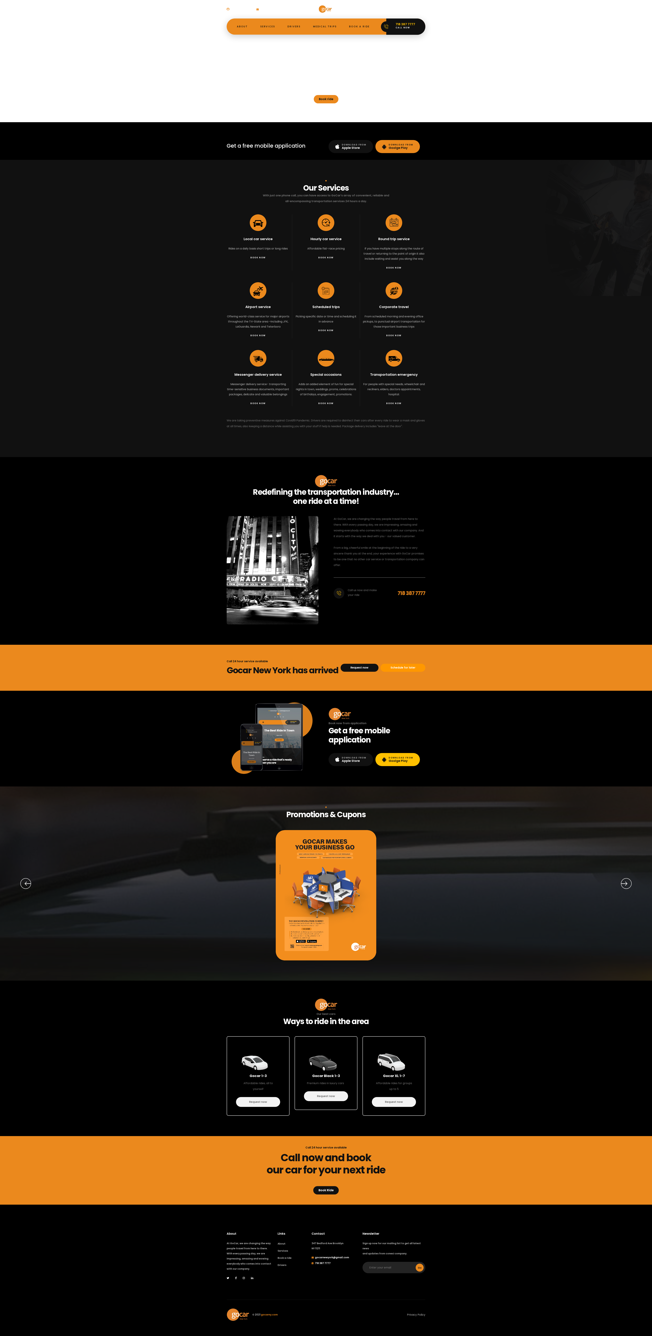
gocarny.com (269, 1314)
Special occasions (326, 374)
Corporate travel (394, 306)
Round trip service (394, 239)
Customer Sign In (241, 9)
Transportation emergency (394, 374)
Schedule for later (403, 668)
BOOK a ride (359, 26)
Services (267, 26)
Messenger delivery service (258, 374)
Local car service (258, 239)
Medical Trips (325, 26)
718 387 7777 (411, 593)
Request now (359, 668)
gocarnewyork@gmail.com (277, 9)
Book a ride (285, 1258)
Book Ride (326, 1190)
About (242, 26)
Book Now (258, 257)
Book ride (326, 99)
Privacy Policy (416, 1315)
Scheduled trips (326, 306)
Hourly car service (326, 239)
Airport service (258, 306)
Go (420, 1267)
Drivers (294, 26)
